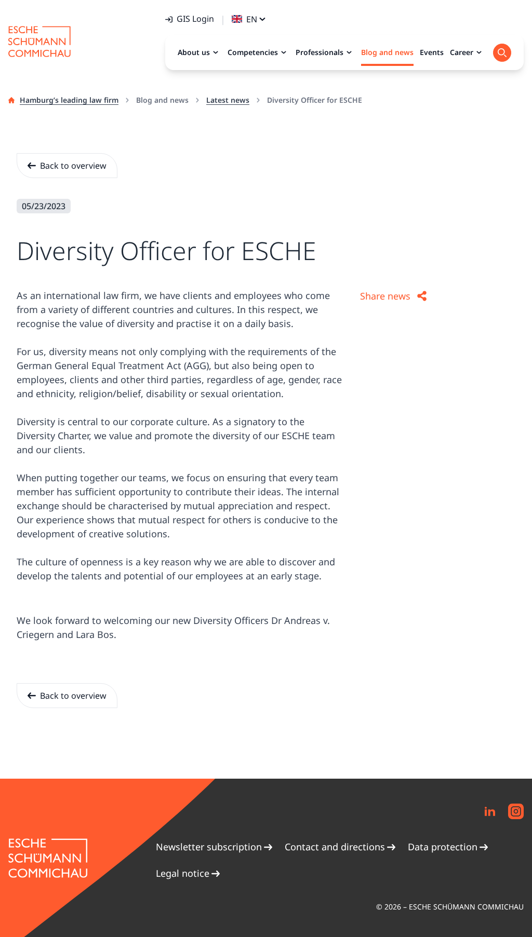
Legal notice (182, 873)
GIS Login (195, 18)
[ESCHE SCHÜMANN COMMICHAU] (39, 41)
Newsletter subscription (209, 846)
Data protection (442, 846)
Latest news (227, 100)
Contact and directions (335, 846)
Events (432, 52)
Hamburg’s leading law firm (69, 100)
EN (251, 19)
